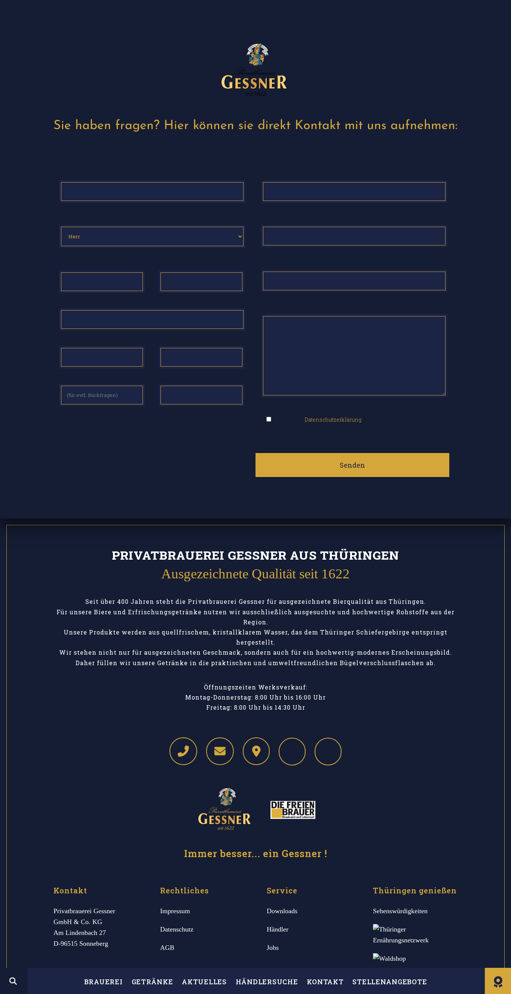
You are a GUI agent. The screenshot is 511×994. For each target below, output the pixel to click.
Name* (167, 265)
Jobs (273, 947)
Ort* (162, 341)
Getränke (152, 981)
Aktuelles (204, 981)
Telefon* (72, 378)
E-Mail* (273, 175)
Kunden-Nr (278, 219)
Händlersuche (267, 981)
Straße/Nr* (76, 303)
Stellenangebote (389, 981)
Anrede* (72, 219)
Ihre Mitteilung (284, 309)
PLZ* (66, 341)
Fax (162, 378)
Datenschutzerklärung (333, 419)
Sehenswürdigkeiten (400, 911)
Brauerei (103, 981)
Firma (68, 175)
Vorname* (75, 265)
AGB (167, 947)
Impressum (175, 911)
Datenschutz (176, 929)
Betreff (271, 264)
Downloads (282, 911)
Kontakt (325, 981)
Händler (277, 929)
